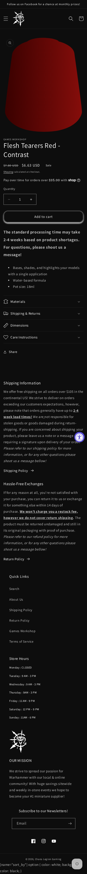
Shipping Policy (20, 610)
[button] (6, 19)
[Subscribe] (70, 823)
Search (14, 589)
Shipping (8, 171)
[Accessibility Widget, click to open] (79, 437)
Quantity (9, 189)
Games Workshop (22, 631)
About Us (16, 599)
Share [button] (13, 352)
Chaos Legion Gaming (48, 859)
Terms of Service (21, 641)
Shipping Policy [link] (15, 470)
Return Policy (13, 559)
